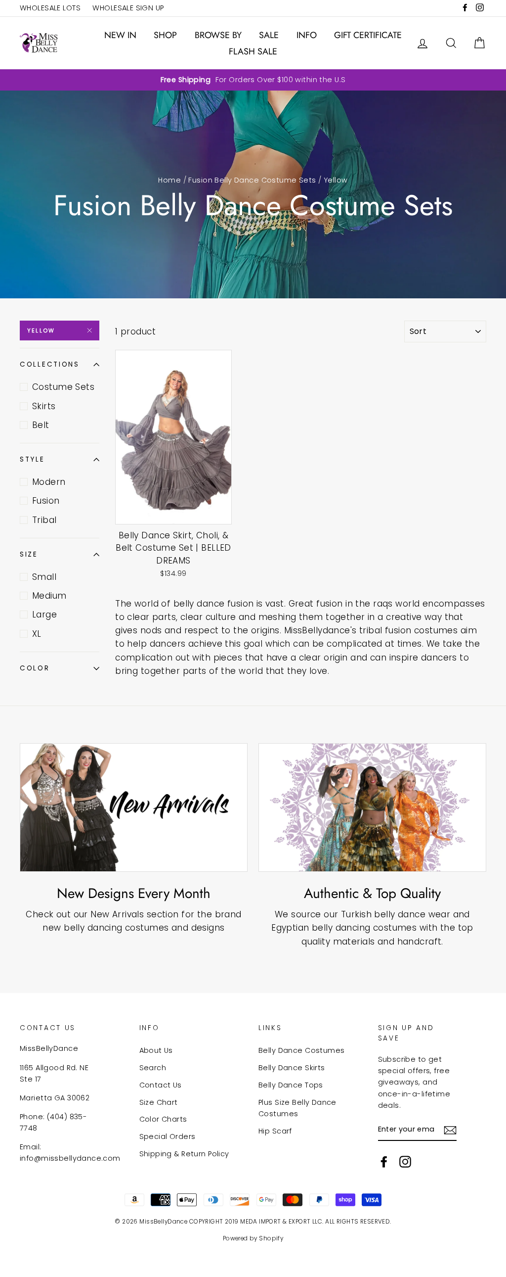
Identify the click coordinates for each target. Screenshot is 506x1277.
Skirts (44, 406)
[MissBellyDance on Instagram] (405, 1162)
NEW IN (120, 35)
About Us (156, 1050)
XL (37, 634)
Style (32, 459)
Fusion (46, 501)
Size (29, 554)
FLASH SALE (253, 51)
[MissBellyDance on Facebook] (384, 1162)
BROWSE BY (218, 35)
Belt (40, 425)
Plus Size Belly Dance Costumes (297, 1108)
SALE (269, 35)
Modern (49, 482)
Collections (50, 364)
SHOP (165, 35)
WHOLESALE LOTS (50, 8)
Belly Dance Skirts (291, 1068)
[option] (253, 80)
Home (169, 180)
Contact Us (160, 1085)
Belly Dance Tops (290, 1085)
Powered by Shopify (253, 1238)
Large (44, 614)
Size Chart (158, 1102)
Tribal (44, 520)
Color (35, 668)
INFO (306, 35)
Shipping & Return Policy (184, 1154)
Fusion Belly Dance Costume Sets (252, 180)
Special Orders (167, 1136)
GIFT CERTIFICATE (368, 35)
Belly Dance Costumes (301, 1050)
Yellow (41, 330)
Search (153, 1068)
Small (44, 577)
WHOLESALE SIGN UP (128, 8)
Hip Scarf (275, 1131)
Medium (49, 596)
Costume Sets (63, 387)
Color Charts (163, 1119)
